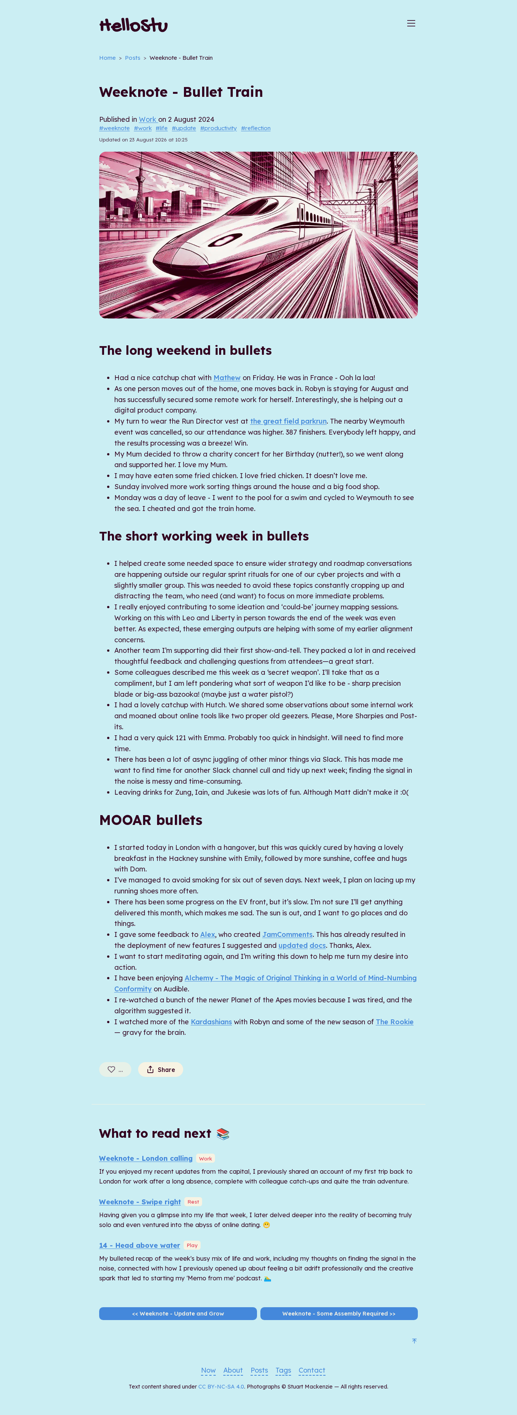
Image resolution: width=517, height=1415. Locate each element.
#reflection (256, 128)
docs (318, 945)
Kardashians (211, 1021)
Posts (132, 57)
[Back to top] (414, 1342)
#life (162, 128)
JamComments (287, 934)
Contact (312, 1370)
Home (107, 57)
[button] (411, 27)
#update (184, 128)
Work (148, 119)
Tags (283, 1370)
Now (208, 1370)
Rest (193, 1201)
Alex (207, 934)
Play (192, 1245)
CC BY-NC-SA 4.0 (221, 1386)
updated (293, 945)
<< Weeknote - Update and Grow (178, 1313)
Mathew (227, 377)
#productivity (218, 128)
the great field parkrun (288, 421)
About (233, 1370)
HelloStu (133, 27)
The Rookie (395, 1021)
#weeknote (114, 128)
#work (143, 128)
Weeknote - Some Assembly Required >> (339, 1313)
